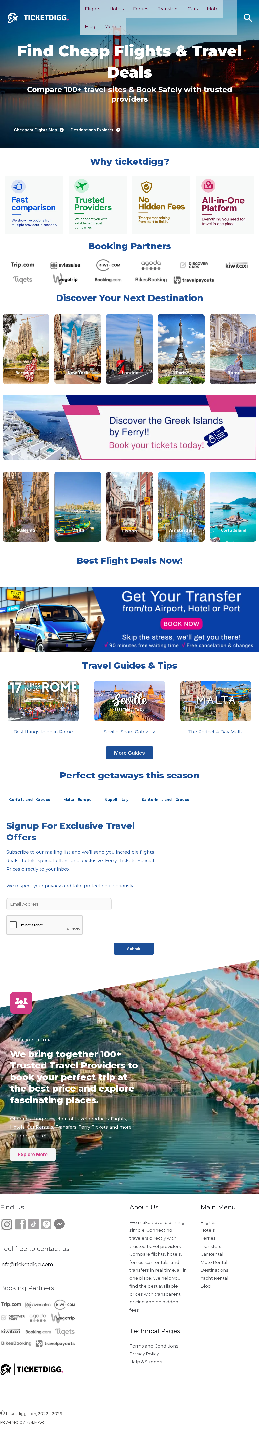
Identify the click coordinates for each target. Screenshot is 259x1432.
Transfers (168, 9)
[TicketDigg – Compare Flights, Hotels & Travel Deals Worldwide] (38, 17)
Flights (92, 9)
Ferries (140, 9)
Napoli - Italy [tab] (116, 799)
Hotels (117, 9)
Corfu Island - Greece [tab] (29, 799)
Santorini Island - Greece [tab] (165, 799)
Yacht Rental (214, 1278)
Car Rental (212, 1254)
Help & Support (146, 1361)
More (110, 26)
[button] (248, 18)
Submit (133, 948)
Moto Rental (214, 1262)
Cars (193, 9)
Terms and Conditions (154, 1346)
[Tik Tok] (27, 1224)
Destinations (214, 1270)
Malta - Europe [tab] (77, 799)
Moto (213, 9)
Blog (90, 26)
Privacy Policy (144, 1353)
